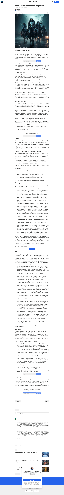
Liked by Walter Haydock (21, 419)
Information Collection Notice (29, 484)
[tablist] (19, 410)
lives (35, 210)
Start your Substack (29, 490)
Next (46, 401)
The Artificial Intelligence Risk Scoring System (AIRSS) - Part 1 (27, 461)
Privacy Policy (25, 483)
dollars (38, 174)
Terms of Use (32, 483)
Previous (18, 401)
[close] (41, 467)
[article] (32, 455)
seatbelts (28, 88)
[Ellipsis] (48, 418)
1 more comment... (18, 445)
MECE (28, 124)
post (18, 127)
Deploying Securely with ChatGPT (20, 455)
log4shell (23, 307)
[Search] (50, 2)
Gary (18, 418)
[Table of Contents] (1, 247)
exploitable (19, 345)
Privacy (29, 488)
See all (17, 474)
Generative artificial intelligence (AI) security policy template (26, 453)
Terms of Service (37, 482)
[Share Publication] (52, 2)
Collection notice (36, 488)
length (19, 302)
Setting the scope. (18, 462)
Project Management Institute (38, 126)
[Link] (13, 138)
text (48, 87)
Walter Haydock (19, 9)
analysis (44, 103)
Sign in (61, 1)
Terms (32, 488)
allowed (36, 315)
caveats (18, 348)
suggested (27, 270)
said (20, 379)
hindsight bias (36, 241)
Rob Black (23, 127)
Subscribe (56, 1)
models (21, 285)
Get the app (37, 490)
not (47, 343)
